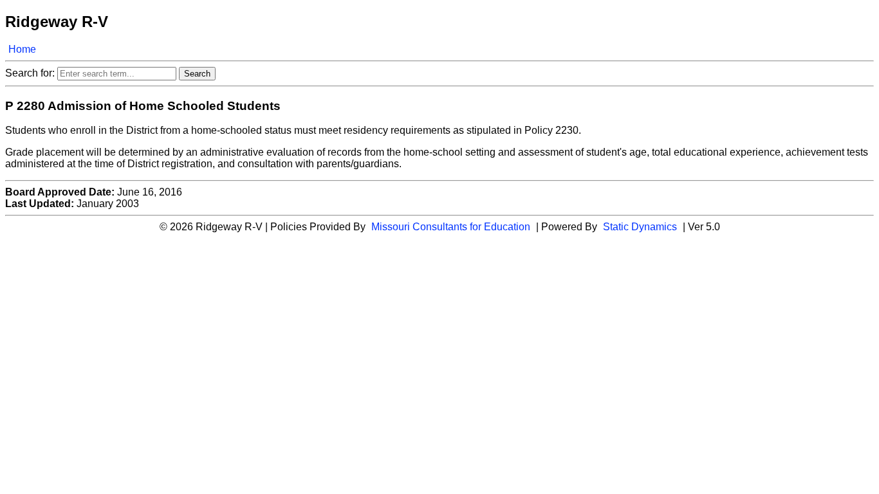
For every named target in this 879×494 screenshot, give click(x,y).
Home (22, 49)
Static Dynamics (640, 226)
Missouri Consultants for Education (450, 226)
